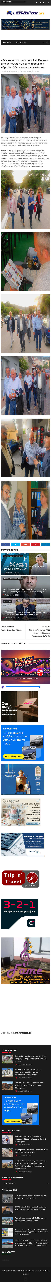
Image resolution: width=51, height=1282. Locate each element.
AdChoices (5, 1260)
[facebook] (36, 3)
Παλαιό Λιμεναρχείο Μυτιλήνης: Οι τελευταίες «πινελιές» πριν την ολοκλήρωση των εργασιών (28, 1071)
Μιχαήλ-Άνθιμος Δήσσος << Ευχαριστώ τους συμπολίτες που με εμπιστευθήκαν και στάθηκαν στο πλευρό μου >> (25, 590)
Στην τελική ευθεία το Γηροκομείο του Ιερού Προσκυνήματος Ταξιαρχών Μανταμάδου (29, 1085)
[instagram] (48, 3)
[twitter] (40, 3)
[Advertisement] (25, 1009)
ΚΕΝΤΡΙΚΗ (7, 43)
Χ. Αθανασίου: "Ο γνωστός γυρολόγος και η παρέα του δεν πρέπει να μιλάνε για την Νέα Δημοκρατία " (24, 613)
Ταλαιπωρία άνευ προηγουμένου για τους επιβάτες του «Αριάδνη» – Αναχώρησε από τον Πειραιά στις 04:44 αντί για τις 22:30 (32, 1242)
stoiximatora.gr (23, 1033)
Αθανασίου (8, 601)
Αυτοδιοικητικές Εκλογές (31, 71)
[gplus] (44, 3)
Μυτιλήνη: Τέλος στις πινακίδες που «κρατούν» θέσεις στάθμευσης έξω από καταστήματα (30, 1139)
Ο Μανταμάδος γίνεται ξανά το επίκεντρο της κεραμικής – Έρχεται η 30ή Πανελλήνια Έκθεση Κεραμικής (31, 1231)
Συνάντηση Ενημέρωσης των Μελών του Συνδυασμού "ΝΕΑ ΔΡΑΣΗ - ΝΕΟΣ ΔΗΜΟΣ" (24, 568)
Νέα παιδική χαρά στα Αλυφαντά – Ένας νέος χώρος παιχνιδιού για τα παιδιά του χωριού (30, 1058)
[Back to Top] (25, 1279)
